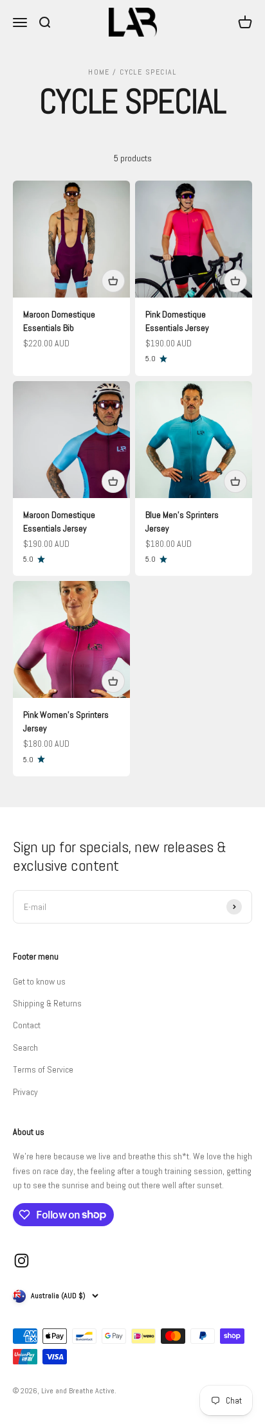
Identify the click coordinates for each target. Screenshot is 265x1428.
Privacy (25, 1092)
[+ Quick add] (113, 280)
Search (25, 1047)
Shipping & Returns (47, 1003)
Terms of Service (43, 1069)
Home (99, 72)
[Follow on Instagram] (21, 1260)
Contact (27, 1025)
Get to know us (39, 981)
